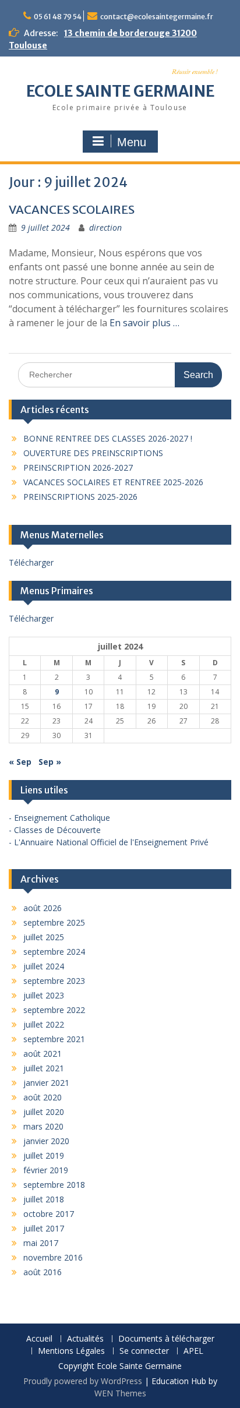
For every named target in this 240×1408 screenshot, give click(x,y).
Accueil (39, 1339)
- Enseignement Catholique (59, 817)
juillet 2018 (43, 1199)
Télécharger (31, 562)
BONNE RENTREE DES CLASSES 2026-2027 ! (107, 438)
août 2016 (42, 1272)
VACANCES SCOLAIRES (72, 209)
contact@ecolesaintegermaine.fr (156, 16)
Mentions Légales (71, 1351)
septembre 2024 (54, 951)
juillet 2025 (43, 937)
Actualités (85, 1339)
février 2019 (45, 1170)
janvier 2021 (46, 1082)
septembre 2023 (54, 980)
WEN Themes (120, 1393)
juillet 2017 (43, 1228)
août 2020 (42, 1097)
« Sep (20, 761)
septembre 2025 (54, 922)
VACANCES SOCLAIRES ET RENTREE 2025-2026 (113, 482)
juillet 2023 (43, 995)
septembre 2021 (54, 1038)
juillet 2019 (43, 1155)
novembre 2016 (53, 1257)
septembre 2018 (54, 1184)
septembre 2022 (54, 1009)
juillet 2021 (43, 1068)
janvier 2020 (46, 1140)
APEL (193, 1351)
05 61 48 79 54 (58, 16)
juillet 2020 (43, 1111)
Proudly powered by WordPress (82, 1380)
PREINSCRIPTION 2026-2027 (78, 467)
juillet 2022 (43, 1024)
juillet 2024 (43, 966)
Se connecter (144, 1351)
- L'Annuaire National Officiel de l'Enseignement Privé (109, 842)
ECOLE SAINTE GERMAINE (120, 91)
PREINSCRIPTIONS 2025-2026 (80, 496)
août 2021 (42, 1053)
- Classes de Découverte (55, 829)
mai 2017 (40, 1242)
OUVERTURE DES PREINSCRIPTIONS (93, 452)
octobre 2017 (48, 1213)
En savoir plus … (144, 322)
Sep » (49, 761)
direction (105, 227)
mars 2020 (43, 1126)
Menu (131, 142)
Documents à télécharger (166, 1339)
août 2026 (42, 907)
